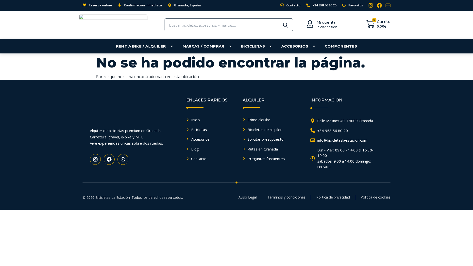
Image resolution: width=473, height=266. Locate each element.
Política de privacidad (333, 197)
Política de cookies (375, 197)
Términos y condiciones (286, 197)
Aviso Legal (247, 197)
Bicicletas (253, 46)
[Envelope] (388, 5)
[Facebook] (379, 5)
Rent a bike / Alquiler (141, 46)
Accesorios (294, 46)
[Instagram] (370, 5)
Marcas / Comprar (203, 46)
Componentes (341, 46)
